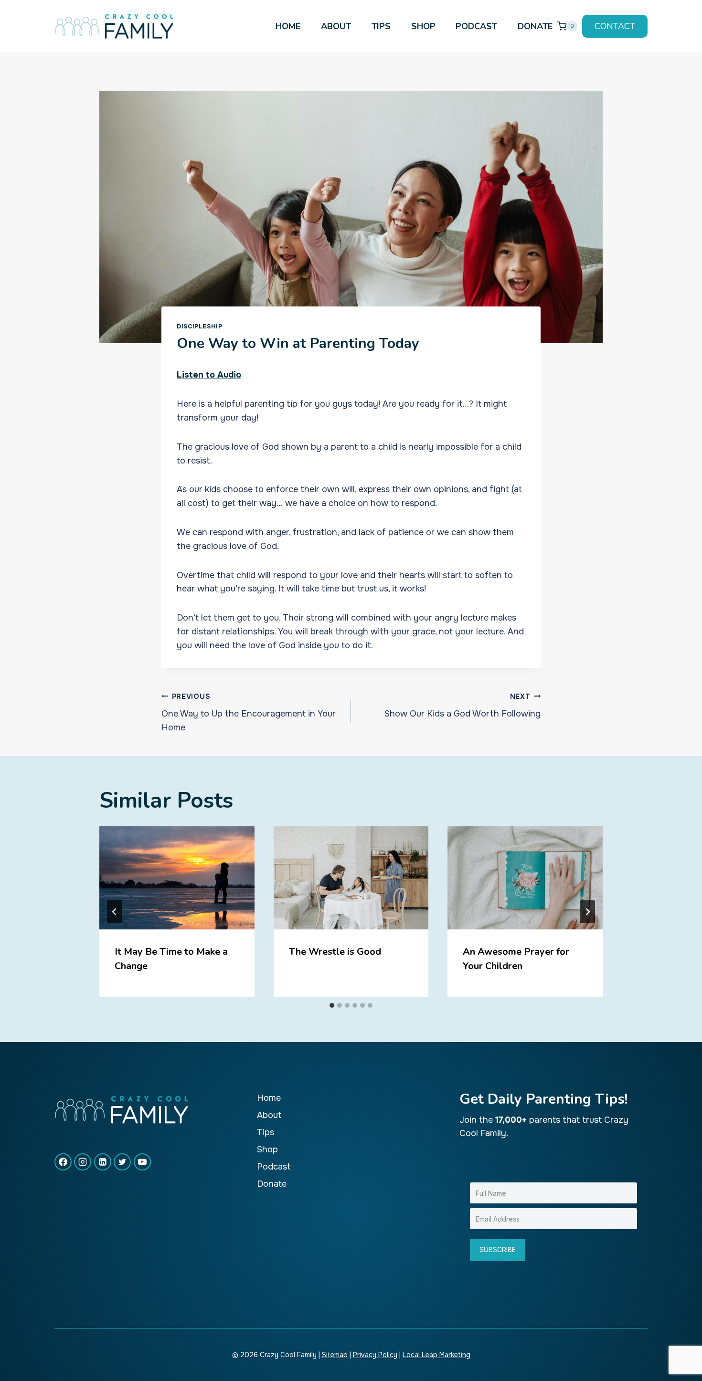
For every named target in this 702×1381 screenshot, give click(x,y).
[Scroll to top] (677, 1342)
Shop (423, 26)
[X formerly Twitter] (122, 1161)
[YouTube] (142, 1161)
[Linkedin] (102, 1161)
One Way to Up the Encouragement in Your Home (248, 712)
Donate (535, 26)
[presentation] (177, 877)
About (336, 26)
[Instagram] (82, 1161)
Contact (615, 26)
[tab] (332, 1005)
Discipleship (200, 326)
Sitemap (335, 1354)
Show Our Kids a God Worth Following (462, 705)
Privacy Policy (375, 1354)
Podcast (476, 26)
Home (288, 26)
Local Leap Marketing (436, 1354)
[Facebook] (63, 1161)
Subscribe (497, 1249)
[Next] (587, 911)
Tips (381, 26)
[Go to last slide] (114, 911)
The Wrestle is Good (335, 951)
